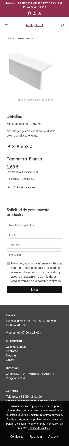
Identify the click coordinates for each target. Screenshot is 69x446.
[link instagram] (34, 13)
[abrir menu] (6, 25)
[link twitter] (39, 13)
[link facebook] (29, 13)
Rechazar (36, 436)
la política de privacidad (43, 272)
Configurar (16, 436)
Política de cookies (39, 428)
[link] (35, 25)
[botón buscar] (62, 25)
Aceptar (53, 436)
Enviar (35, 289)
